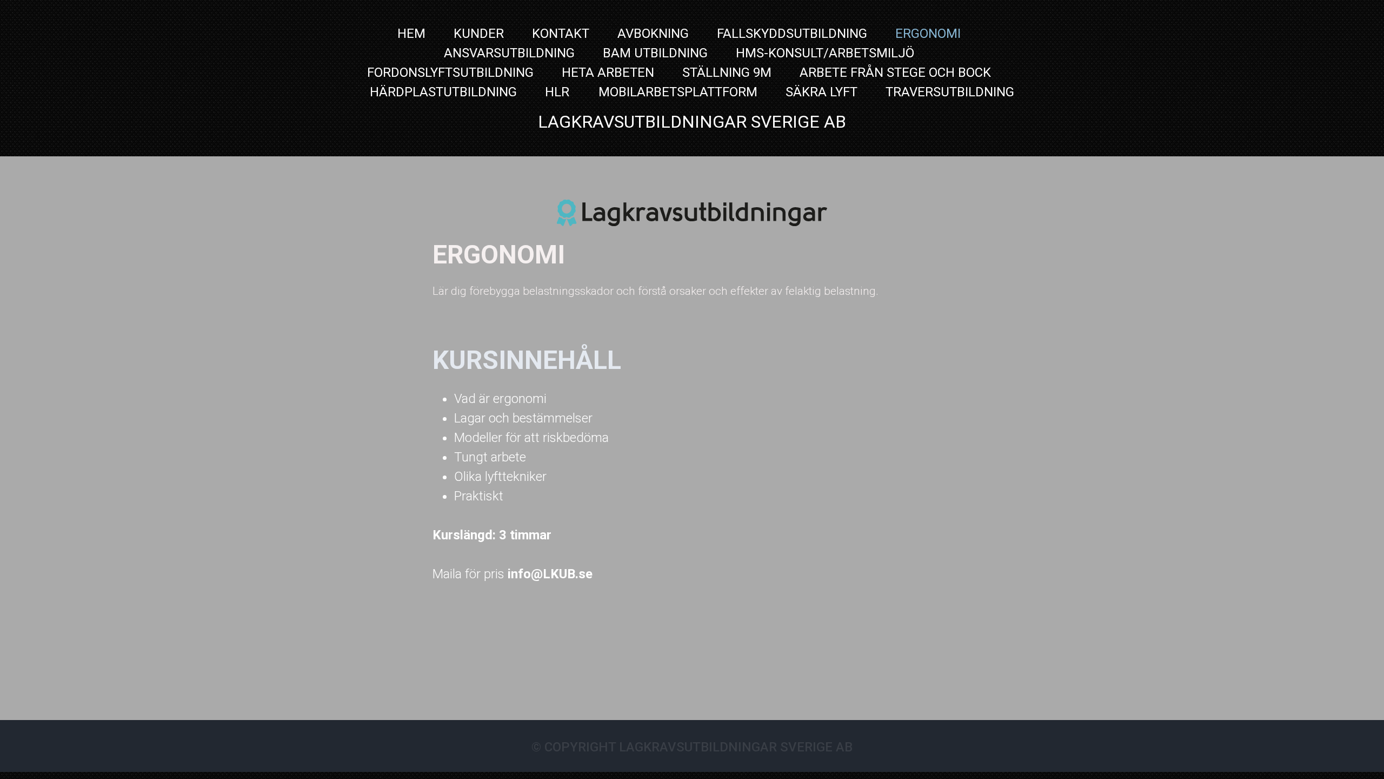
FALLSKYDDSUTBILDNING (792, 33)
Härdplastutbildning (443, 92)
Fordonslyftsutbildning (450, 72)
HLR (559, 92)
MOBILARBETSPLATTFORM (677, 92)
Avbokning (653, 33)
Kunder (479, 33)
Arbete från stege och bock (895, 72)
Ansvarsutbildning (509, 53)
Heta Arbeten (608, 72)
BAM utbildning (655, 53)
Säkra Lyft (821, 92)
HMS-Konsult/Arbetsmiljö (825, 53)
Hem (411, 33)
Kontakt (560, 33)
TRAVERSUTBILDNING (950, 92)
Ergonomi (928, 33)
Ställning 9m (726, 72)
